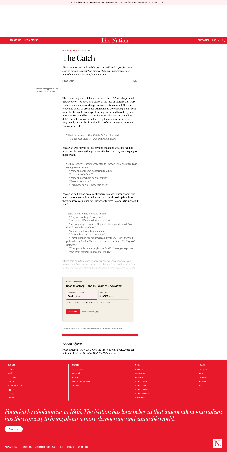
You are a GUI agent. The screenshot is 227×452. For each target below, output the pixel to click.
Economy (12, 377)
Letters (11, 398)
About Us (139, 369)
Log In (215, 40)
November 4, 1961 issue (46, 91)
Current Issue (77, 369)
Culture (11, 381)
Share (134, 81)
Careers (70, 447)
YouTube (202, 381)
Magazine (15, 40)
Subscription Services (81, 381)
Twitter (202, 373)
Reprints (75, 385)
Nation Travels (141, 389)
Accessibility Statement (45, 447)
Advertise (139, 377)
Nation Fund (83, 447)
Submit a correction (70, 329)
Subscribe (204, 40)
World (10, 373)
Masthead (76, 373)
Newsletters (31, 40)
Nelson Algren (68, 81)
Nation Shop (140, 385)
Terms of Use (26, 447)
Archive (75, 377)
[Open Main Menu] (4, 40)
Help (61, 447)
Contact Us (140, 373)
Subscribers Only (75, 282)
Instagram (203, 377)
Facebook (203, 369)
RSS (200, 385)
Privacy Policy (151, 2)
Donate (14, 429)
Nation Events (141, 381)
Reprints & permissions (112, 329)
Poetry (10, 393)
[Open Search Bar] (223, 40)
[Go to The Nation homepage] (115, 40)
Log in (96, 312)
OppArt (11, 389)
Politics (11, 369)
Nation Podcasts (142, 393)
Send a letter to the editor (91, 329)
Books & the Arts (69, 50)
